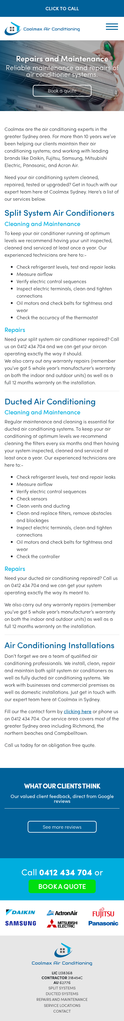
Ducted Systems (62, 993)
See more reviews (62, 826)
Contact (62, 1011)
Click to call (62, 8)
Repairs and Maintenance (62, 999)
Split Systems (62, 988)
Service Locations (62, 1005)
